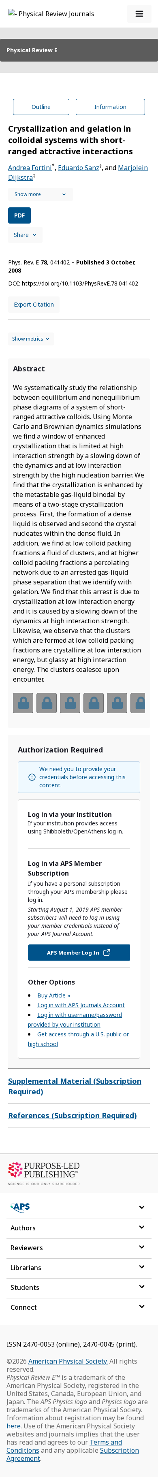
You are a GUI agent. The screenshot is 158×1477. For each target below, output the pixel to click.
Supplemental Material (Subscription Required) (74, 1086)
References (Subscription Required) (72, 1115)
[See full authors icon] (40, 194)
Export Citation (34, 304)
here (13, 1426)
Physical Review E (32, 50)
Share (21, 235)
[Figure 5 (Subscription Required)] (117, 703)
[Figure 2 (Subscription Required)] (46, 703)
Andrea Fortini (30, 167)
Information (110, 107)
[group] (79, 708)
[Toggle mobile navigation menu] (139, 14)
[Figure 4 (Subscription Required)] (93, 703)
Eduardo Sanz (78, 167)
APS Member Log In (73, 952)
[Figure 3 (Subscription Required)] (70, 703)
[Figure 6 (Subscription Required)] (140, 703)
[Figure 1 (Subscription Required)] (23, 703)
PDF (19, 215)
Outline (41, 107)
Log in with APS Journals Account (81, 1005)
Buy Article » (53, 995)
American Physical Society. (68, 1361)
